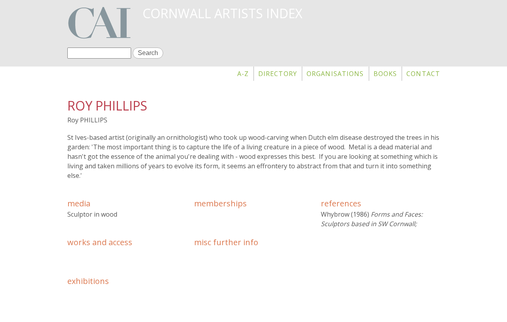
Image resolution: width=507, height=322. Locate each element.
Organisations (335, 73)
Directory (277, 73)
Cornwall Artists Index (222, 13)
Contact (423, 73)
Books (385, 73)
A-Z (243, 73)
